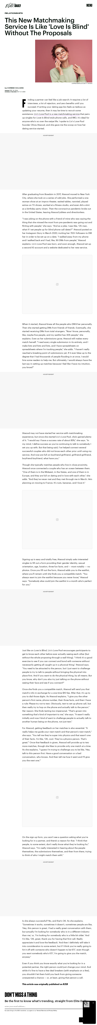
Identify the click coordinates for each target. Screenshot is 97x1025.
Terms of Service (41, 1010)
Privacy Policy (53, 1010)
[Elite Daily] (13, 5)
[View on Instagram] (57, 284)
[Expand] (85, 1002)
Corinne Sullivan (15, 88)
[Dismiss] (93, 1002)
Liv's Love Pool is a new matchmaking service (57, 114)
